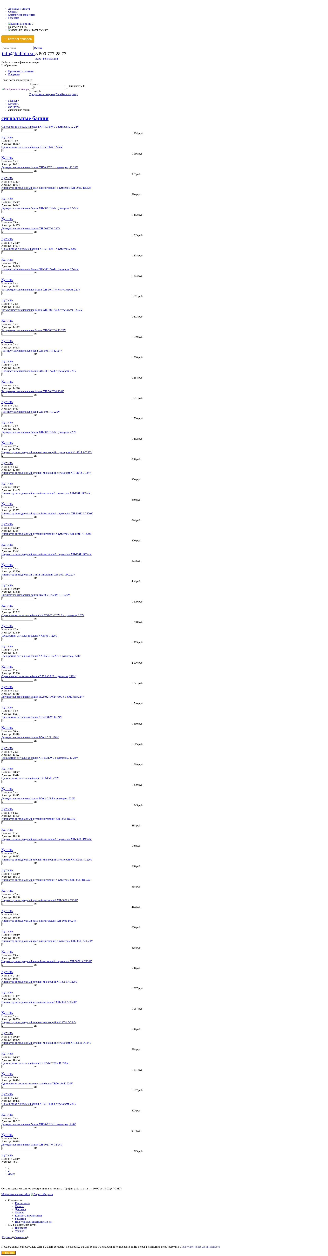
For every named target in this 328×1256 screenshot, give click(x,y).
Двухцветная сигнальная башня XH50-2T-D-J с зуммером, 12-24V (39, 167)
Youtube (19, 1230)
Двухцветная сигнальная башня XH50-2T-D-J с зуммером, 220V (38, 1124)
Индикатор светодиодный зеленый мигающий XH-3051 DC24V (38, 1022)
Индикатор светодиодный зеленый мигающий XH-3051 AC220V (39, 981)
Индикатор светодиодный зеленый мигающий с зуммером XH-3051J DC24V (46, 1042)
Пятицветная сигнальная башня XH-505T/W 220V (30, 411)
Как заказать (22, 1203)
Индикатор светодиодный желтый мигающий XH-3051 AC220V (39, 1002)
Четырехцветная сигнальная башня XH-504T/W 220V (32, 391)
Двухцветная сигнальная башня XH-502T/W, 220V (30, 228)
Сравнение (20, 1237)
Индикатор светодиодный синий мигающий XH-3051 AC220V (38, 574)
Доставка (20, 1209)
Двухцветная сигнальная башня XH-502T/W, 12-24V (32, 1144)
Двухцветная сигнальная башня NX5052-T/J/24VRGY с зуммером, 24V (42, 696)
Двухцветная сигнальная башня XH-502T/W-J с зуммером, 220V (38, 432)
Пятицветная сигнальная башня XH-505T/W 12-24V (31, 350)
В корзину (14, 74)
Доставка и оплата (19, 8)
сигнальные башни (25, 118)
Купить (7, 137)
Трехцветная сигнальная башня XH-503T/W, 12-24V (31, 717)
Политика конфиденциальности (33, 1221)
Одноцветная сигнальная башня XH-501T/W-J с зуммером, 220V (39, 248)
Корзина (27, 23)
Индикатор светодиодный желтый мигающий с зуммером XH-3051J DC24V (46, 879)
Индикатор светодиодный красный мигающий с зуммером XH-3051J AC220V (47, 941)
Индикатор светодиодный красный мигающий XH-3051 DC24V (39, 920)
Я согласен (8, 1253)
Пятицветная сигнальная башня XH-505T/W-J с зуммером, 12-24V (40, 269)
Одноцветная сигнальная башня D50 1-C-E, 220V (30, 778)
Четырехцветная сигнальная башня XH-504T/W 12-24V (33, 330)
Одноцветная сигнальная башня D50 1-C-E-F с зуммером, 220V (38, 676)
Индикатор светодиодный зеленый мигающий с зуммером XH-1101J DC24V (46, 472)
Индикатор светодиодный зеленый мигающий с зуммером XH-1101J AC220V (46, 452)
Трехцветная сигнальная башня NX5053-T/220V (29, 635)
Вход (38, 58)
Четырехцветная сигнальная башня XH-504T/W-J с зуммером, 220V (40, 289)
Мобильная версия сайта (15, 1194)
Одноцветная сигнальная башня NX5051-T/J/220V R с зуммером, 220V (42, 615)
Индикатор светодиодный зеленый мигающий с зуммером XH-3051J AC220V (47, 859)
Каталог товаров (18, 39)
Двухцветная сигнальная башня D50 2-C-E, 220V (30, 737)
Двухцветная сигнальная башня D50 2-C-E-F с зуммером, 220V (38, 798)
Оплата (19, 1206)
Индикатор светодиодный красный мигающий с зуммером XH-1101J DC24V (46, 554)
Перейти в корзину (67, 94)
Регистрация (50, 58)
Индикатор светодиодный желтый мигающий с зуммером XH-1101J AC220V (46, 533)
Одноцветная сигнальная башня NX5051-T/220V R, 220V (35, 1063)
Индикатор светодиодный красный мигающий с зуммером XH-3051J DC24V (46, 839)
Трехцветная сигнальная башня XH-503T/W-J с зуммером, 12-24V (39, 757)
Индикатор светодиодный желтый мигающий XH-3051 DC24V (38, 818)
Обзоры (12, 11)
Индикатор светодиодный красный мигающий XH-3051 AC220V (39, 900)
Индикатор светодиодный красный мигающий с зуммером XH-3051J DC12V (46, 187)
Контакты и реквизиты (21, 14)
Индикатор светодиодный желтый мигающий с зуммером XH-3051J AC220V (46, 961)
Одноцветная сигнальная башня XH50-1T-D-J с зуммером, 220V (38, 1103)
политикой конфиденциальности (201, 1246)
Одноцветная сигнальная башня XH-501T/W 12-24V (32, 147)
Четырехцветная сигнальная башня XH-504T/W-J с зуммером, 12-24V (42, 309)
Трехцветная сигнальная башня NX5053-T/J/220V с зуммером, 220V (41, 656)
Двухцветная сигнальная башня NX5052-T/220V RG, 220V (35, 594)
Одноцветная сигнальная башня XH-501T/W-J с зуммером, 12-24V (40, 126)
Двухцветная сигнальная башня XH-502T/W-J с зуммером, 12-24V (39, 208)
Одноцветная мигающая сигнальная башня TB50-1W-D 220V (37, 1083)
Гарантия (13, 17)
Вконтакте (21, 1227)
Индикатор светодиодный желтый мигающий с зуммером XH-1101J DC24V (46, 493)
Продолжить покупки (21, 71)
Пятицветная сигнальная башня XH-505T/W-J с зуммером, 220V (38, 371)
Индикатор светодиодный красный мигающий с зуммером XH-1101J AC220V (47, 513)
